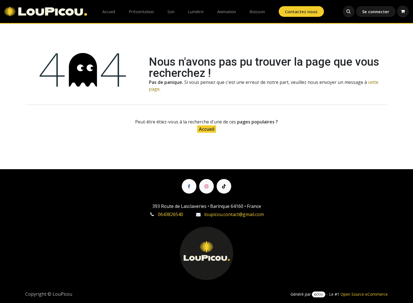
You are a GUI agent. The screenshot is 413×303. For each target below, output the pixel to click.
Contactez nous (301, 11)
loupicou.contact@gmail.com (234, 214)
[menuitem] (109, 11)
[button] (349, 11)
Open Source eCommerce (364, 294)
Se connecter (375, 11)
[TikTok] (224, 186)
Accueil (206, 129)
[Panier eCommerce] (403, 11)
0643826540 (170, 214)
